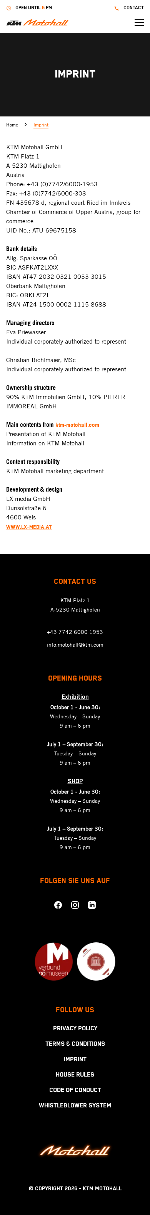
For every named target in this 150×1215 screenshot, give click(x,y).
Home (12, 124)
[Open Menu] (139, 22)
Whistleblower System (75, 1105)
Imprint (40, 124)
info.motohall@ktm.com (75, 644)
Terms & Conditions (75, 1044)
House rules (75, 1075)
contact (133, 8)
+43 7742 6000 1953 (75, 632)
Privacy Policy (75, 1028)
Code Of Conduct (75, 1090)
